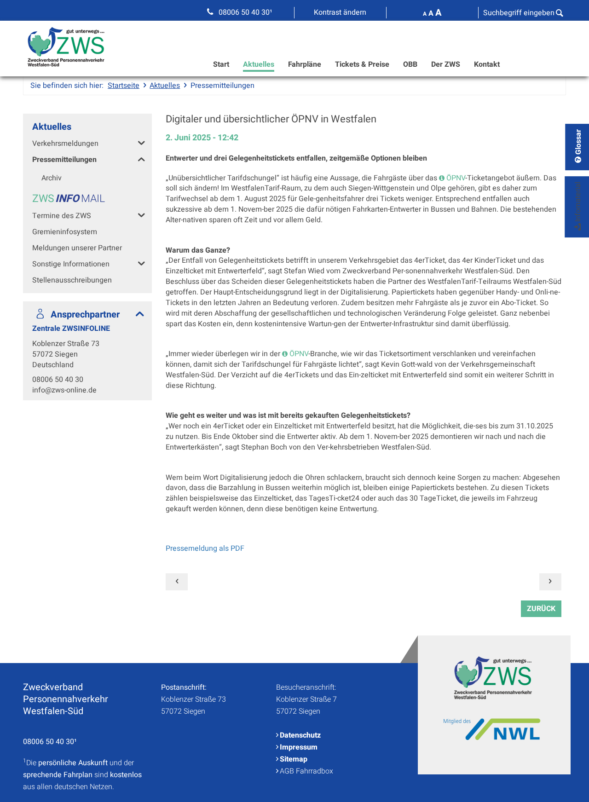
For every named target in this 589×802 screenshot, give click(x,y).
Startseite (123, 85)
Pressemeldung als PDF (205, 548)
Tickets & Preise (362, 64)
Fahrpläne (304, 64)
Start (221, 64)
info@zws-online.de (64, 390)
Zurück (541, 608)
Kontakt (487, 64)
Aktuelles (258, 64)
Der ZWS (445, 64)
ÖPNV (455, 178)
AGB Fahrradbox (306, 771)
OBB (410, 64)
